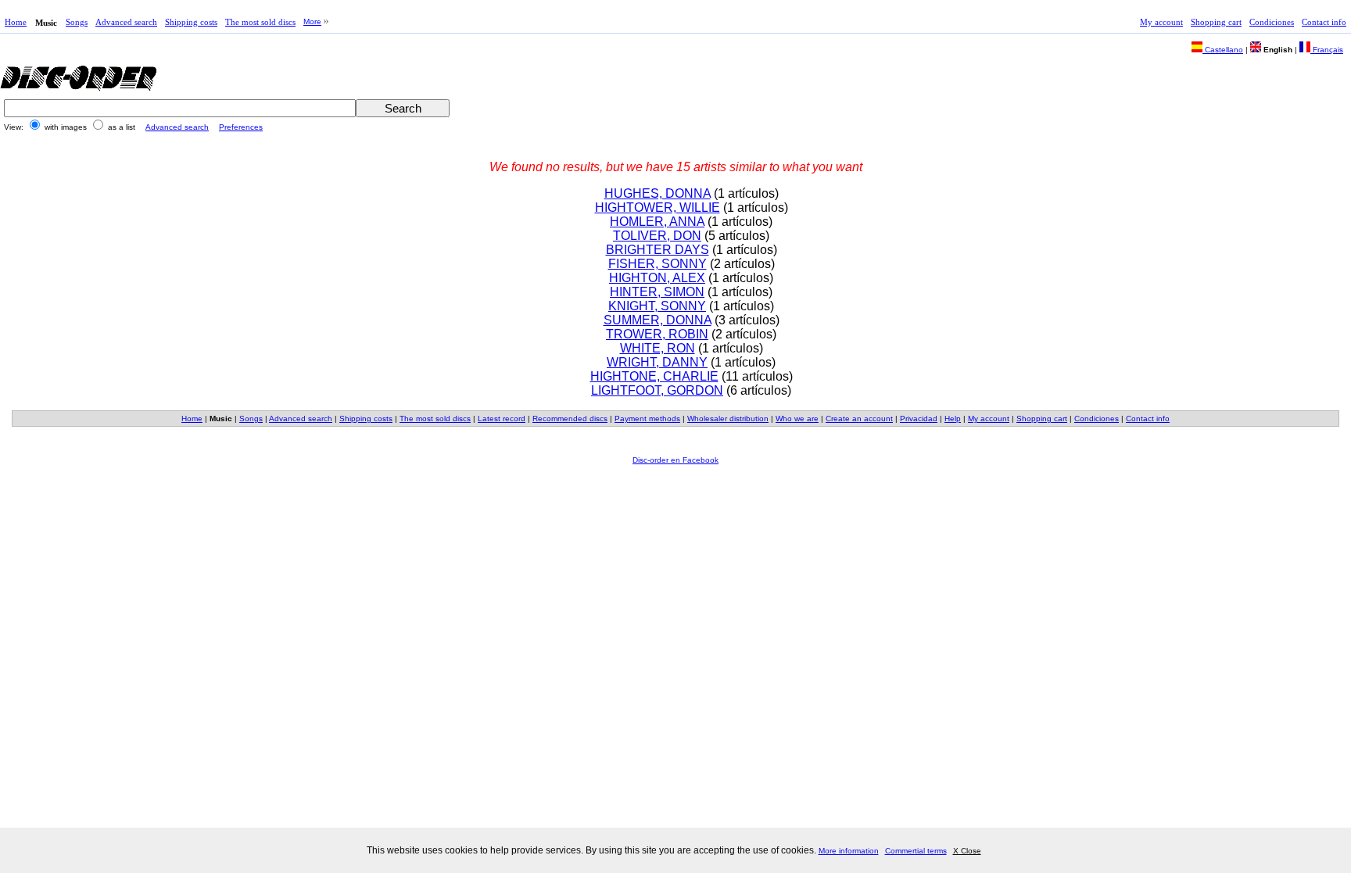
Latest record (501, 418)
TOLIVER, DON (657, 235)
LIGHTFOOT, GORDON (657, 390)
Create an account (859, 418)
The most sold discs (260, 22)
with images (66, 127)
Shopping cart (1216, 22)
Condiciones (1271, 22)
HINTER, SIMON (657, 292)
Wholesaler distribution (728, 418)
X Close (967, 850)
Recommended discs (569, 418)
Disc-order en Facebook (675, 460)
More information (849, 850)
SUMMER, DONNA (657, 320)
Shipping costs (191, 22)
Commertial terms (916, 850)
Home (16, 22)
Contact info (1324, 22)
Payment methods (647, 418)
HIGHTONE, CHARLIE (654, 376)
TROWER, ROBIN (657, 334)
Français (1326, 49)
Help (952, 418)
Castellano (1222, 49)
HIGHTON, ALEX (657, 277)
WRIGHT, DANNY (657, 362)
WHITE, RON (657, 348)
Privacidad (918, 418)
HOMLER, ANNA (657, 221)
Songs (77, 22)
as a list (121, 127)
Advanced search (126, 22)
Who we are (797, 418)
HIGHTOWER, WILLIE (657, 207)
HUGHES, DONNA (657, 193)
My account (1161, 22)
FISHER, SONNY (657, 263)
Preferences (241, 127)
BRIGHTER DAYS (657, 249)
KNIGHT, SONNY (657, 306)
